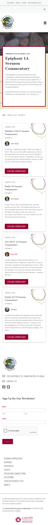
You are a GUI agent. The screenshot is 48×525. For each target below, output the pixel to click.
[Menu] (45, 23)
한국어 (18, 3)
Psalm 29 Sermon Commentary (13, 188)
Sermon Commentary (13, 458)
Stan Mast (14, 310)
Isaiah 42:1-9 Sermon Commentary (15, 299)
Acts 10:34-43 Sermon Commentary (16, 243)
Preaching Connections (15, 473)
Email (4, 418)
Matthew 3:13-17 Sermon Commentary (17, 133)
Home (3, 115)
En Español (10, 3)
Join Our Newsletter (34, 3)
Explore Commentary (16, 171)
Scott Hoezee (15, 144)
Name (4, 406)
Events (7, 469)
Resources (9, 465)
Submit (8, 441)
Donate (24, 3)
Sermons (8, 462)
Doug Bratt (14, 254)
